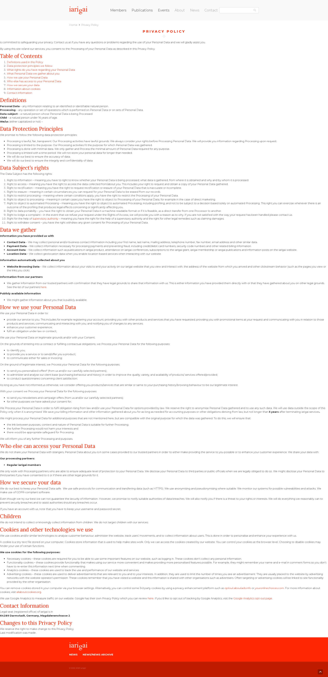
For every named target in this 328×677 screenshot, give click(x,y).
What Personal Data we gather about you (33, 73)
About (180, 10)
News (194, 10)
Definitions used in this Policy (25, 62)
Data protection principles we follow (29, 65)
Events (163, 10)
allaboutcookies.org (28, 592)
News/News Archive (98, 654)
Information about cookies (23, 89)
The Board (181, 17)
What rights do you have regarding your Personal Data (41, 69)
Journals (137, 22)
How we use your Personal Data (27, 77)
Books (136, 17)
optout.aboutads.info (238, 588)
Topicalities (138, 26)
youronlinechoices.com (269, 588)
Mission (179, 22)
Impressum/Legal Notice (220, 18)
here (43, 287)
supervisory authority (45, 218)
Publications (142, 10)
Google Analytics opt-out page (252, 598)
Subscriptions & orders (145, 30)
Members (118, 10)
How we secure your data (23, 85)
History (179, 26)
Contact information (19, 92)
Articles (179, 30)
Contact (211, 10)
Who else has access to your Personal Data (34, 81)
